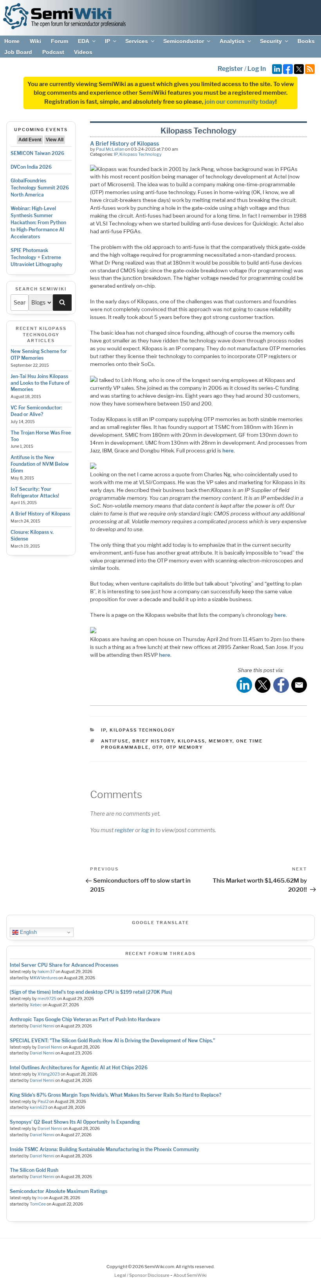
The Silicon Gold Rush (34, 1170)
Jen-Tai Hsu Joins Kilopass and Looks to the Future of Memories (40, 383)
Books (306, 41)
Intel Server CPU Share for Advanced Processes (64, 965)
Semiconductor (183, 41)
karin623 (38, 1107)
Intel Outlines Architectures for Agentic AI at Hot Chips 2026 (79, 1068)
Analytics (232, 41)
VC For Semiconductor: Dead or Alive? (36, 411)
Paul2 (43, 1101)
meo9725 (47, 998)
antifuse (115, 741)
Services (136, 41)
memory (221, 741)
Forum (59, 41)
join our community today (240, 101)
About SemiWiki (190, 1275)
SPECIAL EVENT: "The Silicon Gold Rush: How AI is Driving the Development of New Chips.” (112, 1040)
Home (12, 41)
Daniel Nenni (42, 1026)
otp (157, 747)
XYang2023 (49, 1074)
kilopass (191, 741)
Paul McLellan (110, 149)
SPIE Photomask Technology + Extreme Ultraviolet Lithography (37, 257)
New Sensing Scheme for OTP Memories (39, 354)
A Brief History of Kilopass (40, 514)
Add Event (29, 139)
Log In (256, 68)
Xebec (36, 1004)
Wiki (35, 41)
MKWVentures (44, 977)
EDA (83, 41)
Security (271, 41)
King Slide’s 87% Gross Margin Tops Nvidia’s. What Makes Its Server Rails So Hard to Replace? (115, 1095)
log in (147, 830)
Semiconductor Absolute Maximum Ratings (58, 1191)
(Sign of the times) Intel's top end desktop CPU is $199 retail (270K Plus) (91, 992)
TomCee (38, 1204)
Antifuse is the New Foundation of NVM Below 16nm (40, 464)
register (124, 830)
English (27, 932)
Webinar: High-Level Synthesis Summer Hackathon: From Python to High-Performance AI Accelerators (38, 222)
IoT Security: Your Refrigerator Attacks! (35, 492)
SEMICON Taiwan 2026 (37, 153)
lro (40, 1197)
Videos (83, 52)
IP (107, 41)
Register (230, 68)
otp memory (184, 747)
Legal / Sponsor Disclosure (142, 1275)
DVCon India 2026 (31, 167)
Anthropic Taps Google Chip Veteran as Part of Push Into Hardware (85, 1019)
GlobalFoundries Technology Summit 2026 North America (40, 188)
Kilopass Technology (140, 154)
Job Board (18, 52)
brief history (153, 741)
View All (54, 139)
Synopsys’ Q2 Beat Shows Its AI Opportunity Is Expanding (75, 1122)
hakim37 (46, 971)
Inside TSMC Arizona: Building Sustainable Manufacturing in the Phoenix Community (104, 1149)
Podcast (53, 52)
